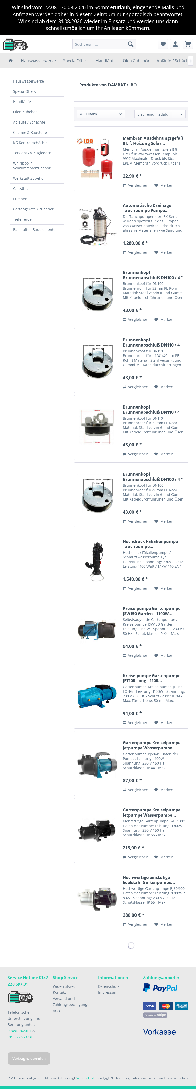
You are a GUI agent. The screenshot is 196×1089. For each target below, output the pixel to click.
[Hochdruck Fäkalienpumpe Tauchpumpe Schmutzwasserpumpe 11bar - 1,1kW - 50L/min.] (97, 562)
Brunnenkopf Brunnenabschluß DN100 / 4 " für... (153, 477)
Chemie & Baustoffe (30, 132)
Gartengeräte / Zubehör (33, 209)
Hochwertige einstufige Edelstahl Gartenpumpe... (149, 880)
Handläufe (22, 101)
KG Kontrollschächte (30, 142)
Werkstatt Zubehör (29, 178)
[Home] (10, 61)
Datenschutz (108, 986)
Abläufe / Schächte (29, 122)
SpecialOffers (24, 91)
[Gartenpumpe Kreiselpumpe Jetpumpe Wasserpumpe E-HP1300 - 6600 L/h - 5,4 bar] (97, 830)
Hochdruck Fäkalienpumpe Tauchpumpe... (150, 544)
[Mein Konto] (175, 44)
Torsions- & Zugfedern (32, 152)
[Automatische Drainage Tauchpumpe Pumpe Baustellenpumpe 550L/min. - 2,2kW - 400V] (97, 226)
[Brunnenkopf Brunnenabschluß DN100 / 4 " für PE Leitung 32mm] (97, 293)
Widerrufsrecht (66, 986)
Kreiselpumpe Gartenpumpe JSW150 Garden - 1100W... (151, 611)
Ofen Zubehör (25, 111)
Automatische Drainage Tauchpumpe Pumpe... (147, 208)
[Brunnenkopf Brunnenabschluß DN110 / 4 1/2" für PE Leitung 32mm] (97, 427)
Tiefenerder (23, 219)
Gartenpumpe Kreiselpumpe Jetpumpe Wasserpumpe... (151, 745)
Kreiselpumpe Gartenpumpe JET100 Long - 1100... (151, 678)
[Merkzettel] (163, 44)
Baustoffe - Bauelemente (34, 229)
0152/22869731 (20, 1036)
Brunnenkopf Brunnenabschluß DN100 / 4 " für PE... (153, 275)
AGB (56, 1010)
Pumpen (20, 198)
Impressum (107, 992)
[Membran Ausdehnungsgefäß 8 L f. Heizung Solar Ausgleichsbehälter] (97, 158)
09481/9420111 (19, 1030)
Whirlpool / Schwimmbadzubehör (32, 165)
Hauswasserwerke (28, 81)
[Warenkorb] (188, 44)
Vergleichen (137, 185)
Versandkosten (86, 1078)
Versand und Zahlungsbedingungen (72, 1001)
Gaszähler (21, 188)
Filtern (90, 113)
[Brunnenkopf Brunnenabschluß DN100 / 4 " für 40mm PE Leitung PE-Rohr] (97, 494)
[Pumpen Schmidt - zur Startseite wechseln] (15, 44)
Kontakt (59, 992)
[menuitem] (104, 44)
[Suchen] (130, 44)
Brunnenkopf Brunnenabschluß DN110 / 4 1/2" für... (151, 342)
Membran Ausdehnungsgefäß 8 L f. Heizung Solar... (153, 141)
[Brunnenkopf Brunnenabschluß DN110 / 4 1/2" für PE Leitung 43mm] (97, 360)
